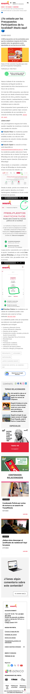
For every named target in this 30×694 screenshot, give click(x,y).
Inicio (2, 7)
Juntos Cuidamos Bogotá (10, 361)
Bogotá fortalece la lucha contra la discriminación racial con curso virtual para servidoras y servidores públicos (19, 407)
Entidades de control (11, 634)
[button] (15, 384)
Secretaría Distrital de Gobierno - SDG (13, 366)
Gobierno (15, 7)
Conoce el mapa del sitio (12, 631)
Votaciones (16, 353)
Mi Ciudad (9, 7)
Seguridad (6, 499)
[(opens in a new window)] (23, 384)
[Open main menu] (11, 3)
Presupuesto (6, 353)
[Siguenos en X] (15, 665)
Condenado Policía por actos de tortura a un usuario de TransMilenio (14, 505)
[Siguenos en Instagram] (18, 665)
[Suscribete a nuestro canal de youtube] (21, 665)
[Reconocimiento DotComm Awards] (14, 679)
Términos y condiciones (22, 686)
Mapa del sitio (7, 687)
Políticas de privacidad (14, 686)
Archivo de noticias (10, 637)
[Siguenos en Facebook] (8, 665)
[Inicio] (5, 3)
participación (6, 357)
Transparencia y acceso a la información (13, 641)
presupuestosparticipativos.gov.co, (12, 149)
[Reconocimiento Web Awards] (22, 679)
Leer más (25, 514)
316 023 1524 (11, 316)
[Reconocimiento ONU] (6, 679)
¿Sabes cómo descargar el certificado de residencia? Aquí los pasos (14, 542)
